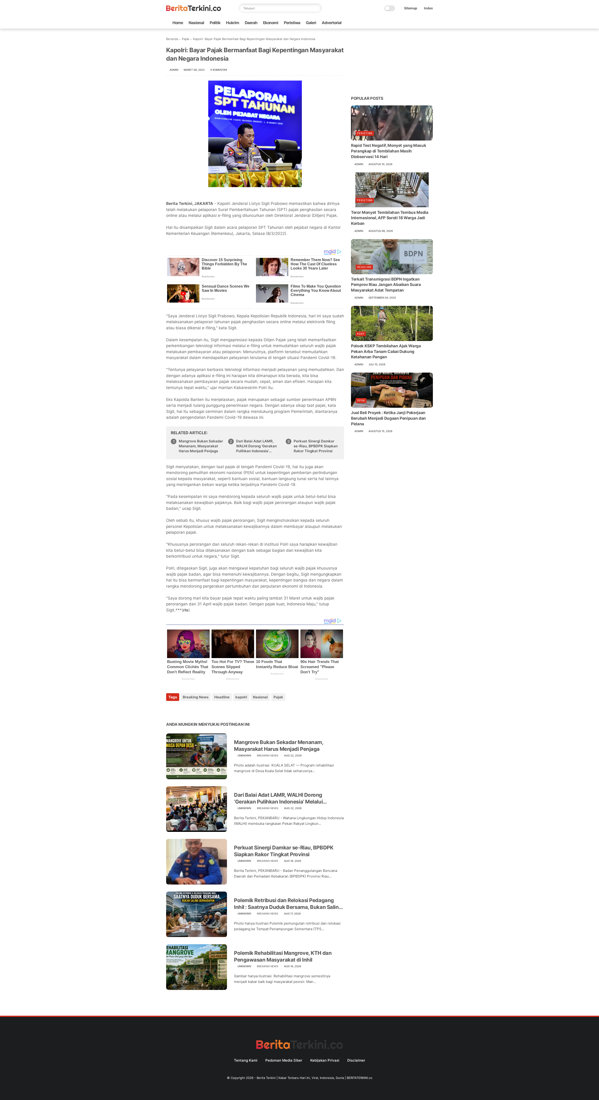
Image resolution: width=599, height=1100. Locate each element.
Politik (215, 22)
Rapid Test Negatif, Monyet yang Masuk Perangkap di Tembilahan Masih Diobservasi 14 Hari (388, 151)
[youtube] (430, 22)
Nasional (196, 22)
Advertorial (331, 22)
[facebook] (392, 22)
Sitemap (410, 8)
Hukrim (232, 22)
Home (177, 22)
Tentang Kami (245, 1060)
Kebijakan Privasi (324, 1060)
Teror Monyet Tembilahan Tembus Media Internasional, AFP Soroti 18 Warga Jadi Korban (389, 218)
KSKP (361, 333)
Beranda (172, 39)
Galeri (311, 22)
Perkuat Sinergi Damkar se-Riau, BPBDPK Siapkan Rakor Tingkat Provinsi (316, 446)
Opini (361, 400)
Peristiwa (292, 22)
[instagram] (422, 22)
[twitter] (400, 22)
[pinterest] (198, 710)
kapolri (241, 697)
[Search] (317, 8)
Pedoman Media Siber (283, 1060)
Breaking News (195, 697)
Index (428, 8)
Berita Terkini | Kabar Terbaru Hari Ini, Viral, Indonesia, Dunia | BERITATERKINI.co (314, 1078)
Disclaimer (356, 1060)
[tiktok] (415, 22)
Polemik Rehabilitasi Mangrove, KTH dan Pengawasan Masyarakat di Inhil (283, 956)
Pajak (185, 39)
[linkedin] (208, 710)
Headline (222, 697)
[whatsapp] (407, 22)
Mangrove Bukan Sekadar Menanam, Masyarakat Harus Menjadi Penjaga (201, 446)
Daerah (251, 22)
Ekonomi (270, 22)
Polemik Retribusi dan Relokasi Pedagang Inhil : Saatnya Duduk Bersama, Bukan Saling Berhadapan (288, 903)
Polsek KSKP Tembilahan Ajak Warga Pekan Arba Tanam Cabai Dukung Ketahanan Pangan (386, 351)
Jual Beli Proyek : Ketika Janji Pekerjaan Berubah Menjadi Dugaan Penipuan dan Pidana (388, 418)
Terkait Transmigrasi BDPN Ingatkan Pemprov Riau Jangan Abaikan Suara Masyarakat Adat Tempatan (386, 285)
